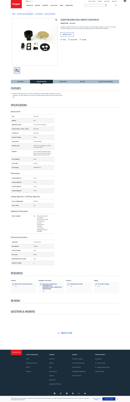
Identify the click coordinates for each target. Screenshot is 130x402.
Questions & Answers (105, 81)
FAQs (27, 367)
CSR (50, 367)
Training (28, 371)
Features (20, 82)
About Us (52, 359)
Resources (63, 81)
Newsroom (52, 380)
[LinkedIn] (67, 393)
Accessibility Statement (78, 371)
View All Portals (99, 371)
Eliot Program (53, 371)
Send (64, 39)
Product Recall (76, 367)
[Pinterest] (73, 393)
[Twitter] (79, 393)
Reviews (82, 81)
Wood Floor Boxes (49, 14)
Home (13, 14)
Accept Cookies (109, 399)
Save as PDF (73, 39)
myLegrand (98, 359)
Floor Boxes (39, 14)
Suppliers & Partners (55, 384)
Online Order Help (79, 363)
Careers (51, 375)
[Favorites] (116, 5)
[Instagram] (61, 393)
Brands (51, 363)
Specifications (41, 81)
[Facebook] (55, 393)
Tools (27, 359)
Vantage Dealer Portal (103, 367)
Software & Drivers (31, 363)
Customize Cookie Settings (96, 399)
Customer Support (77, 359)
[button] (56, 19)
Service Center (101, 363)
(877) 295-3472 (76, 375)
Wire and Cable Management (25, 14)
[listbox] (35, 41)
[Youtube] (85, 393)
